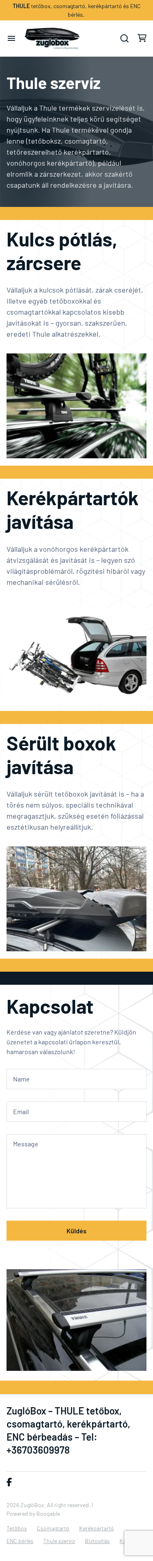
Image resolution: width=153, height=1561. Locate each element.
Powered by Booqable (33, 1513)
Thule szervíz (59, 1540)
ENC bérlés (20, 1540)
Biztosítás (97, 1540)
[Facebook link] (9, 1482)
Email (21, 1111)
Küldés (76, 1231)
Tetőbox (17, 1528)
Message (25, 1144)
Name (21, 1079)
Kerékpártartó (96, 1528)
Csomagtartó (53, 1528)
